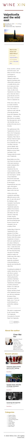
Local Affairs (11, 422)
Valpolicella (18, 26)
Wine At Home (12, 416)
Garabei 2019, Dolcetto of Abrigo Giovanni (14, 385)
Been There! (11, 426)
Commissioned (8, 26)
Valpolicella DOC (13, 57)
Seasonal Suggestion (13, 419)
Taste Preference (12, 418)
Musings (10, 421)
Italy (14, 26)
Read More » (9, 371)
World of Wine (8, 25)
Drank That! (11, 423)
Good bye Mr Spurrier (13, 402)
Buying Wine (11, 425)
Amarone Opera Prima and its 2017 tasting (14, 367)
